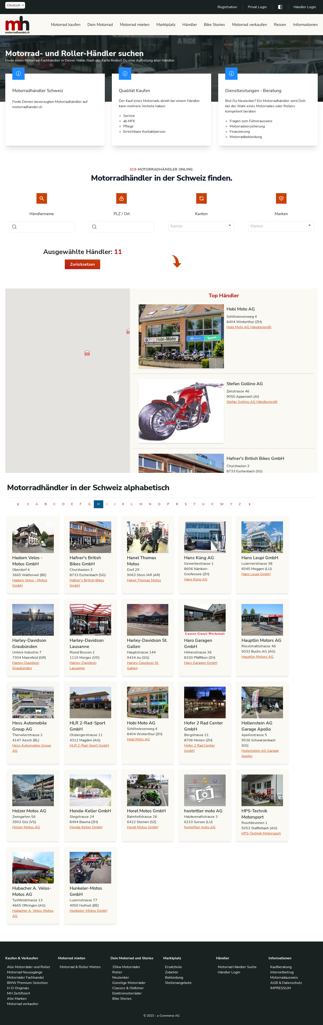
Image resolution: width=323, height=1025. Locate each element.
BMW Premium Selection (27, 982)
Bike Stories (214, 24)
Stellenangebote (178, 982)
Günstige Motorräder (129, 982)
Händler (189, 24)
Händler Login (305, 7)
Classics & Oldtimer (128, 988)
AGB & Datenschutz (286, 982)
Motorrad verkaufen (249, 24)
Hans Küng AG (195, 579)
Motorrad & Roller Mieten (80, 967)
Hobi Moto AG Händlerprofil (249, 327)
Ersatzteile (173, 967)
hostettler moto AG (200, 827)
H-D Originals (18, 988)
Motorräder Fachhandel (25, 977)
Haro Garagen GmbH (200, 662)
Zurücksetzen (82, 264)
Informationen (305, 24)
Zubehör (171, 972)
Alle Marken (17, 998)
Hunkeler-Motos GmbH (88, 910)
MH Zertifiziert (18, 993)
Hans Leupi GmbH (255, 574)
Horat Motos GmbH (142, 827)
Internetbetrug (282, 972)
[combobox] (41, 226)
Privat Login (257, 7)
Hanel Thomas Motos (144, 580)
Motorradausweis (284, 977)
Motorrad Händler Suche (237, 967)
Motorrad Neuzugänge (24, 972)
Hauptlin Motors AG (257, 656)
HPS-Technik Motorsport (261, 833)
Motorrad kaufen (65, 24)
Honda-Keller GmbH (86, 827)
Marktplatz (165, 24)
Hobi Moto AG (138, 739)
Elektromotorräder (127, 993)
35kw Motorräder (126, 967)
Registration (227, 7)
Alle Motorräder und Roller (28, 967)
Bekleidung (174, 977)
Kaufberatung (281, 967)
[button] (129, 331)
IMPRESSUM (280, 988)
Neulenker (120, 977)
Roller (117, 972)
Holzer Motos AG (26, 827)
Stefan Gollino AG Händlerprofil (252, 401)
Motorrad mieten (134, 24)
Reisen (280, 24)
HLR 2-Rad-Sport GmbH (89, 745)
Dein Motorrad (100, 24)
